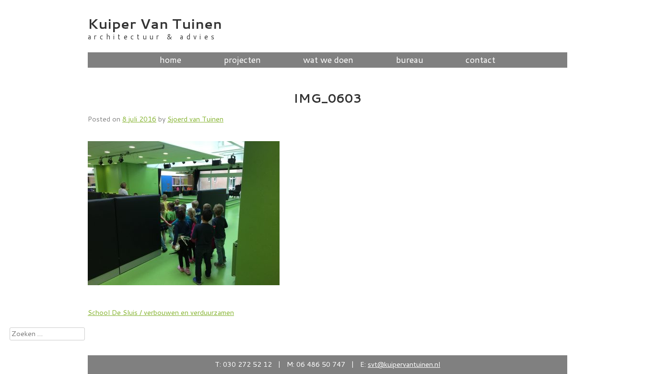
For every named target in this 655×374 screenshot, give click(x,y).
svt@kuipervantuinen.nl (404, 364)
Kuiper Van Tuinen (155, 23)
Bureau (409, 60)
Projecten (242, 60)
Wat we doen (328, 60)
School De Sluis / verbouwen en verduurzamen (161, 312)
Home (170, 60)
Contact (480, 60)
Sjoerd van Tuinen (195, 119)
